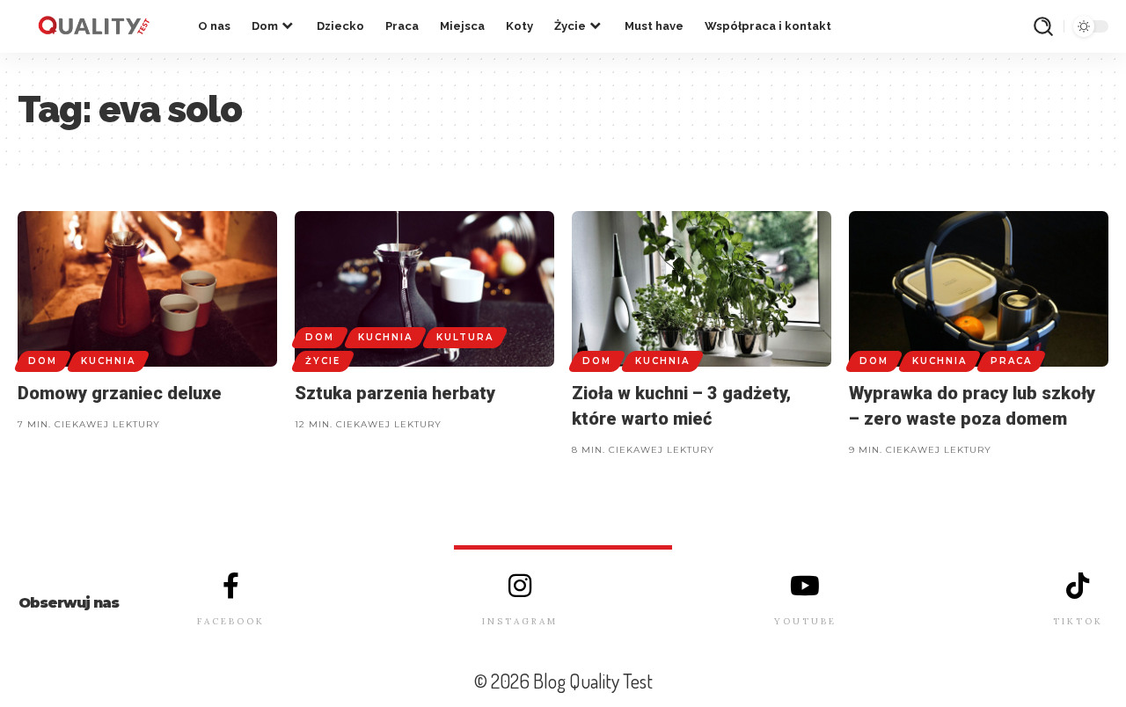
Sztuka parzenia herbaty (395, 393)
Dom (42, 361)
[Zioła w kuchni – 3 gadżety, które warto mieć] (701, 289)
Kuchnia (108, 361)
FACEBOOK (231, 621)
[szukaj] (1043, 26)
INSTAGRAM (520, 621)
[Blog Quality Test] (94, 26)
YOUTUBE (805, 621)
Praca (1011, 361)
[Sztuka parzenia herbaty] (424, 289)
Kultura (465, 337)
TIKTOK (1078, 621)
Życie (322, 361)
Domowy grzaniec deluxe (120, 393)
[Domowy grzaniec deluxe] (147, 289)
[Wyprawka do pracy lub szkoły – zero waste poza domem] (978, 289)
